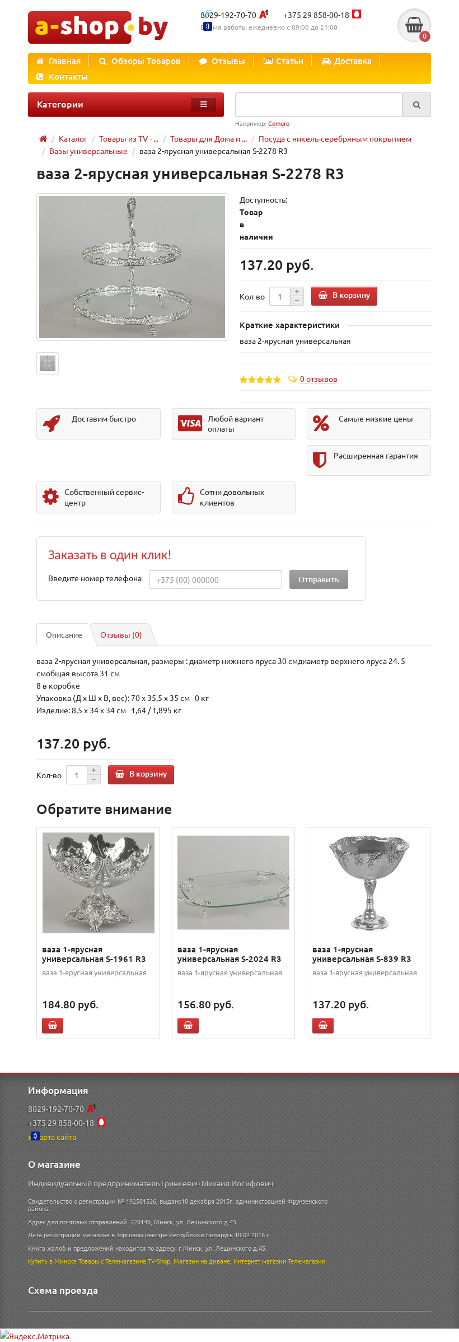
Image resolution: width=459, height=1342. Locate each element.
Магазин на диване (202, 1260)
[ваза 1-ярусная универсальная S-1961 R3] (98, 883)
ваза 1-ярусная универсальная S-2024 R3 (229, 953)
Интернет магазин (259, 1260)
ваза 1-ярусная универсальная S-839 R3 (361, 953)
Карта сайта (55, 1136)
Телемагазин (306, 1260)
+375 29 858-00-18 (316, 15)
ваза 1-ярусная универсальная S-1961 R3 (94, 953)
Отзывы (228, 60)
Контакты (68, 76)
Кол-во (252, 296)
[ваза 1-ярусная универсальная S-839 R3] (368, 883)
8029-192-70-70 (228, 15)
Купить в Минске (52, 1260)
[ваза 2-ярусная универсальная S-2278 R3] (132, 266)
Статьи (289, 60)
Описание (64, 634)
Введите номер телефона (95, 578)
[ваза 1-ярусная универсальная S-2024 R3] (234, 883)
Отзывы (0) (121, 634)
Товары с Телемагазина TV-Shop (124, 1260)
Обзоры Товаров (146, 60)
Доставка (353, 60)
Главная (65, 60)
